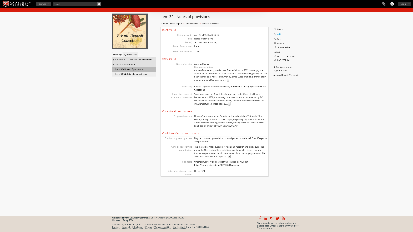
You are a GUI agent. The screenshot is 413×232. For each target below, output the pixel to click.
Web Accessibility (162, 227)
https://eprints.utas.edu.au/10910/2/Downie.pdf (217, 165)
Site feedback (179, 227)
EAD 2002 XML (284, 60)
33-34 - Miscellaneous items (134, 74)
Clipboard (384, 4)
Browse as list (283, 47)
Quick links (392, 4)
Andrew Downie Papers (171, 23)
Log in (404, 3)
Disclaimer (138, 227)
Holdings (117, 54)
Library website (158, 217)
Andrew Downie (201, 64)
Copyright (126, 227)
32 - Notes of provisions (132, 69)
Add (279, 34)
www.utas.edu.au (175, 217)
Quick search (130, 54)
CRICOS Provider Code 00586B (180, 224)
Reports (280, 43)
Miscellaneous (128, 64)
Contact (116, 227)
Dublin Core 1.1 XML (286, 56)
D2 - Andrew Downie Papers (139, 59)
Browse (42, 3)
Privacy (148, 227)
